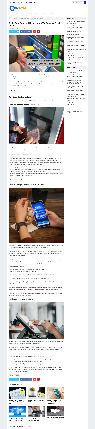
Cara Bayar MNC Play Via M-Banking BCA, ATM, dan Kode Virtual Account (54, 402)
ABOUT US (12, 2)
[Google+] (34, 31)
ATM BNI (44, 13)
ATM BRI (30, 13)
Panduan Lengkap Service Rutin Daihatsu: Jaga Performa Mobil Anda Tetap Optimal (75, 27)
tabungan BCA (16, 151)
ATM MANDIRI (52, 13)
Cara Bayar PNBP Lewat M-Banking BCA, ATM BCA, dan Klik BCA (17, 402)
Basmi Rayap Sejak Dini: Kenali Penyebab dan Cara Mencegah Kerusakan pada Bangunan (74, 33)
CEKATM (13, 426)
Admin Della (11, 28)
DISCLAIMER (29, 2)
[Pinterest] (38, 31)
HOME (11, 13)
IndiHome (17, 375)
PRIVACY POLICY (38, 2)
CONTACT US (20, 2)
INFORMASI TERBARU (20, 13)
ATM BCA (37, 13)
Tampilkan (18, 90)
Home (11, 18)
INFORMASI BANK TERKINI (25, 426)
